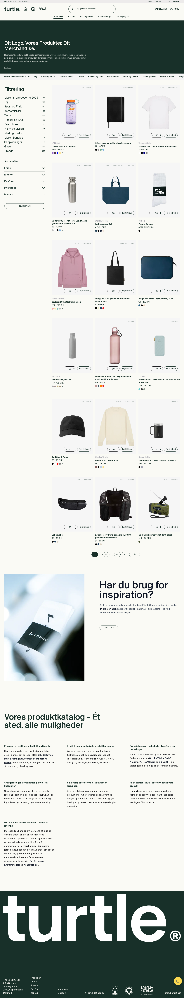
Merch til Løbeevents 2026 (17, 77)
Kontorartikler (66, 77)
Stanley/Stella (86, 17)
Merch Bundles (167, 77)
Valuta (161, 9)
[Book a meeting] (178, 981)
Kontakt (176, 1)
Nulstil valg (25, 206)
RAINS (168, 758)
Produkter (58, 17)
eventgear (29, 759)
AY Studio (150, 762)
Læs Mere (108, 628)
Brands (71, 17)
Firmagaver (40, 861)
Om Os (34, 989)
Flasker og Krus (95, 77)
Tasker (81, 77)
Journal (159, 1)
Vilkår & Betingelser (95, 993)
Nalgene (134, 762)
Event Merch (113, 77)
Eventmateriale (12, 865)
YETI (141, 762)
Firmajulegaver (124, 17)
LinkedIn (62, 993)
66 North (163, 762)
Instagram (63, 989)
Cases (150, 1)
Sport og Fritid (48, 77)
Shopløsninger (105, 17)
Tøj (35, 77)
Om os (167, 1)
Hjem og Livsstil (130, 77)
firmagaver (17, 759)
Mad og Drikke (149, 77)
